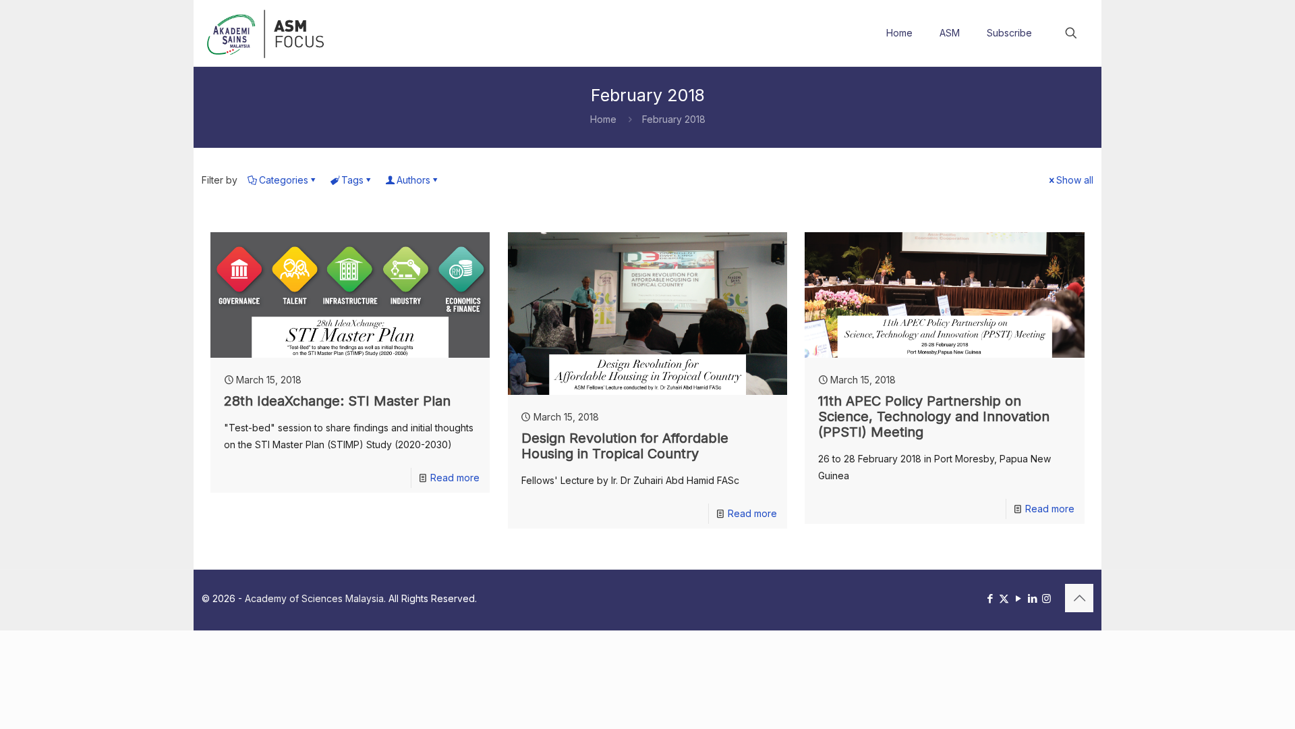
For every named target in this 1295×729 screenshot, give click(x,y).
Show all (1074, 180)
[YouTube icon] (1018, 598)
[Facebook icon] (990, 598)
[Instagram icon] (1046, 598)
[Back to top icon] (1079, 598)
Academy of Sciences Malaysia (314, 598)
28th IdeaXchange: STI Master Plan (337, 401)
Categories (283, 180)
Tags (352, 180)
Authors (413, 180)
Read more (455, 477)
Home (603, 119)
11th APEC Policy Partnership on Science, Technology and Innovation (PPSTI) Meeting (933, 416)
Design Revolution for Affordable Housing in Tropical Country (624, 446)
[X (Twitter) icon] (1004, 598)
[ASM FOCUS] (267, 33)
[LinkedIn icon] (1032, 598)
